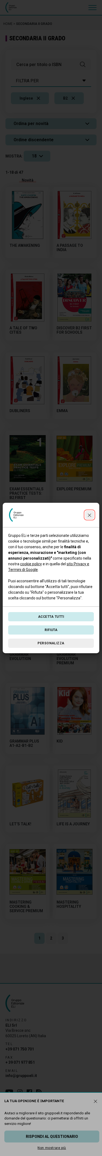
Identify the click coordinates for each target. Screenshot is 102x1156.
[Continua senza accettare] (89, 515)
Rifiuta (51, 630)
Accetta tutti (51, 617)
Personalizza (51, 643)
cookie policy (31, 564)
